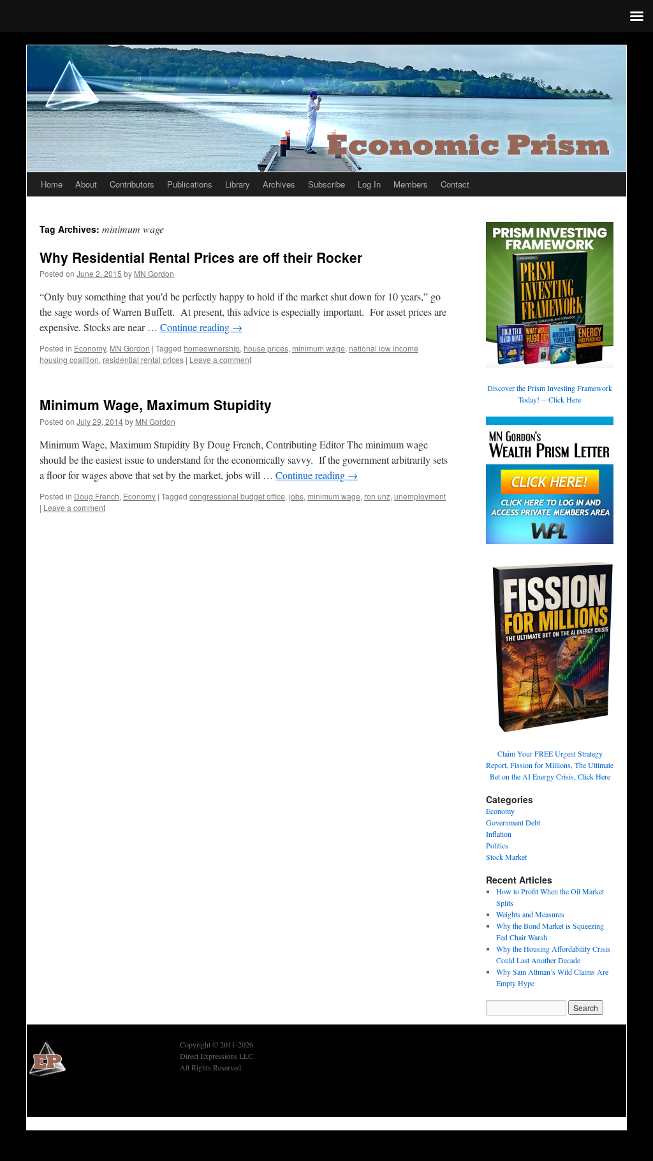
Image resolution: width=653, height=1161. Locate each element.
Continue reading (201, 327)
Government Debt (513, 822)
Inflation (498, 834)
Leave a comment (220, 359)
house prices (266, 348)
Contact (455, 184)
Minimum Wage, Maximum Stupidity (156, 404)
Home (51, 184)
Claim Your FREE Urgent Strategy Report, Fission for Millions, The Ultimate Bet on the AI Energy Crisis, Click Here (549, 764)
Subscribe (326, 184)
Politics (497, 845)
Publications (189, 184)
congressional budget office (237, 496)
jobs (296, 496)
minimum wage (318, 348)
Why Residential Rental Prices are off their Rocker (201, 257)
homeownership (212, 348)
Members (410, 184)
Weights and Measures (530, 914)
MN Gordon (154, 273)
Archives (279, 184)
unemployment (420, 496)
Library (237, 184)
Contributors (132, 184)
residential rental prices (143, 359)
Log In (369, 184)
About (86, 184)
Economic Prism (62, 1099)
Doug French (96, 496)
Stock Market (506, 857)
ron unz (377, 496)
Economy (90, 348)
